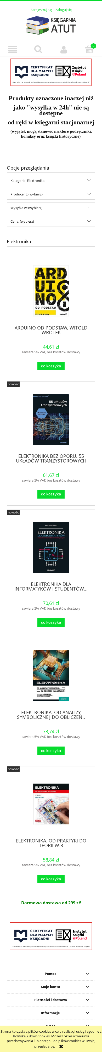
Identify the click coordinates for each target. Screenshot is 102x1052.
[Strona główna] (51, 24)
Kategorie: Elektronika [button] (27, 180)
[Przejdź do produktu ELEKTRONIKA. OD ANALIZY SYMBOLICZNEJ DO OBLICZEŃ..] (51, 675)
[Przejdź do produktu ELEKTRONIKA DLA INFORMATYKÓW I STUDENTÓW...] (51, 547)
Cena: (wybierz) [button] (22, 221)
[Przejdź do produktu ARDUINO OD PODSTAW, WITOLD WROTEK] (51, 290)
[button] (13, 49)
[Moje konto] (64, 49)
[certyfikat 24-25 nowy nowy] (51, 72)
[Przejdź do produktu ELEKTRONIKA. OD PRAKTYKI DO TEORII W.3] (51, 803)
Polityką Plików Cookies (31, 1036)
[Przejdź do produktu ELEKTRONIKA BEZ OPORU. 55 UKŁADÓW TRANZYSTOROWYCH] (51, 419)
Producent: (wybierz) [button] (26, 194)
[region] (51, 72)
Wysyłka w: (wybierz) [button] (26, 207)
